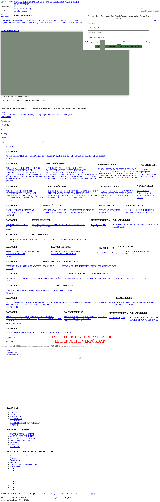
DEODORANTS (72, 191)
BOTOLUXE (121, 169)
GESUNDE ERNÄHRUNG (73, 302)
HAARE (9, 200)
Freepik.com (55, 494)
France (30, 23)
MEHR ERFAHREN (14, 323)
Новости (53, 345)
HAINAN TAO (107, 195)
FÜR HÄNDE (40, 197)
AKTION (9, 146)
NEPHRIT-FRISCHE (64, 290)
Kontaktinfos (15, 466)
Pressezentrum (15, 442)
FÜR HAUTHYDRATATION (21, 196)
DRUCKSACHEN (52, 333)
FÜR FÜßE (29, 197)
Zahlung (4, 134)
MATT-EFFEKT (53, 225)
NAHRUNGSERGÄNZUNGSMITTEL (100, 302)
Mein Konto (5, 121)
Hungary (64, 20)
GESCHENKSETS (34, 252)
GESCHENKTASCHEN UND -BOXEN (21, 319)
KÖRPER (9, 181)
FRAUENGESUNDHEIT (31, 302)
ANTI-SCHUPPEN (75, 210)
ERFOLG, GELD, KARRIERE (22, 434)
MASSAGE (84, 191)
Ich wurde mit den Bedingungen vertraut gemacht (120, 43)
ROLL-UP (73, 333)
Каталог (36, 346)
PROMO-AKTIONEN (35, 333)
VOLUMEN (62, 210)
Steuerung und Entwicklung (20, 440)
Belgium (16, 20)
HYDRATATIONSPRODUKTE (63, 254)
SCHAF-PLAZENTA (114, 171)
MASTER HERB (130, 178)
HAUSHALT (11, 256)
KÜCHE (9, 266)
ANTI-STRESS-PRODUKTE (70, 168)
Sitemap (64, 494)
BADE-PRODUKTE (14, 278)
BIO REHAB (104, 210)
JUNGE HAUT (80, 170)
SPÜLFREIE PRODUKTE (16, 212)
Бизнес (16, 345)
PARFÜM (9, 229)
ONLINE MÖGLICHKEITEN (22, 436)
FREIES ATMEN (32, 305)
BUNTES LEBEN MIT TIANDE (23, 438)
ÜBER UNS (15, 447)
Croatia (48, 20)
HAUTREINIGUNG (72, 319)
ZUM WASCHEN (73, 252)
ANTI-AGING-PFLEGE (15, 168)
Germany (43, 23)
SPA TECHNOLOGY (116, 173)
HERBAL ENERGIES (106, 169)
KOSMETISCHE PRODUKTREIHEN (25, 423)
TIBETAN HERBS (105, 178)
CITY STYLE (96, 225)
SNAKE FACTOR (105, 175)
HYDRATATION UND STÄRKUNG (72, 212)
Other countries (22, 11)
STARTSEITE (69, 317)
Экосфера (81, 346)
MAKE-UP (10, 215)
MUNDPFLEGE (29, 278)
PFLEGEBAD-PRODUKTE (59, 193)
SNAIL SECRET (129, 171)
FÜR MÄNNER (24, 239)
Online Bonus (6, 138)
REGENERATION (50, 210)
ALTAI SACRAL (108, 191)
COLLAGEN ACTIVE (124, 191)
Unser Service (6, 117)
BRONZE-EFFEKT (39, 225)
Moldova (83, 23)
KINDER (9, 269)
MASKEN (10, 170)
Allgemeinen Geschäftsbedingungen (23, 464)
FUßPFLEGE (77, 197)
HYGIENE (10, 281)
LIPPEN (16, 225)
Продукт (62, 346)
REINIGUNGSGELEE (23, 170)
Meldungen (10, 341)
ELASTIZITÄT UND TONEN (60, 197)
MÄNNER (10, 242)
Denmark (12, 23)
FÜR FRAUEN (12, 239)
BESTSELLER (48, 156)
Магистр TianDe (43, 346)
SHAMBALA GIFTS (105, 253)
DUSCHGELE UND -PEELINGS (19, 195)
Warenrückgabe (66, 115)
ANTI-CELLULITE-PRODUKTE (19, 191)
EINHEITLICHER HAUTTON (72, 225)
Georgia (36, 23)
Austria (4, 20)
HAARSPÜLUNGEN (14, 210)
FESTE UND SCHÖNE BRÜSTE (84, 195)
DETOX (9, 302)
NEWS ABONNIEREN (10, 31)
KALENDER (15, 445)
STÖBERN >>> (7, 16)
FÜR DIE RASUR (58, 252)
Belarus (10, 20)
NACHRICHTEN (72, 2)
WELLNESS (20, 254)
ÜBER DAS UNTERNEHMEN (52, 2)
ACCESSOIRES (12, 307)
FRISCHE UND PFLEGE (32, 290)
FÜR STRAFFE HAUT (61, 176)
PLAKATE (64, 333)
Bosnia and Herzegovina (29, 20)
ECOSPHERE (115, 210)
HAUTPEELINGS (32, 168)
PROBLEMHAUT (13, 172)
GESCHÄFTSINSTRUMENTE (42, 317)
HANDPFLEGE (90, 317)
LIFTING (69, 170)
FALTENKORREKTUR (55, 170)
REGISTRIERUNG (21, 4)
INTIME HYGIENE (14, 290)
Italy (75, 20)
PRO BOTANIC (117, 319)
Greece (49, 23)
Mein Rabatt (5, 125)
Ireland (70, 20)
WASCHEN (93, 191)
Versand (4, 129)
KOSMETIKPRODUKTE (16, 252)
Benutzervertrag (73, 494)
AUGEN (9, 225)
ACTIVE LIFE (127, 305)
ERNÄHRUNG (60, 278)
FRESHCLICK (131, 173)
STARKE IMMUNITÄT (15, 305)
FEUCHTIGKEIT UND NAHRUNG (20, 174)
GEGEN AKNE (52, 168)
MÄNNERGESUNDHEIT (51, 302)
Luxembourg (66, 23)
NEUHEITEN (11, 156)
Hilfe (3, 112)
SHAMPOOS (28, 210)
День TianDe (31, 346)
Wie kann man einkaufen (19, 456)
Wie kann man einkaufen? (10, 115)
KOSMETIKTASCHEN (73, 321)
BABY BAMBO (85, 278)
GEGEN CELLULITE (56, 191)
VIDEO (9, 333)
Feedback (56, 115)
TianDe (2, 346)
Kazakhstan (81, 20)
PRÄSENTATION (19, 333)
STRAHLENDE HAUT (41, 227)
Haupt (8, 350)
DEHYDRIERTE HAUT (55, 172)
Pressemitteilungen (12, 352)
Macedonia (75, 23)
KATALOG (14, 425)
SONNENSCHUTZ (13, 179)
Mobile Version (85, 494)
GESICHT (10, 158)
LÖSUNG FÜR (89, 156)
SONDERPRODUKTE (30, 172)
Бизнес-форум (23, 346)
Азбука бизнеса (8, 346)
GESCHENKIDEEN (62, 156)
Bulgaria (42, 20)
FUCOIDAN (118, 175)
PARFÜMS (10, 254)
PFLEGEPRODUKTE (44, 278)
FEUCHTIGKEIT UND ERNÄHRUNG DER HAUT (68, 194)
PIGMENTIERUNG (89, 179)
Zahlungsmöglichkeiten (43, 115)
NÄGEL (9, 227)
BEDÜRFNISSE (16, 421)
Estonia (19, 23)
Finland (25, 23)
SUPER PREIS (36, 156)
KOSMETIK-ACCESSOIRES (17, 317)
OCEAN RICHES (130, 175)
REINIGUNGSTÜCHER (23, 266)
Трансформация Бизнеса (72, 346)
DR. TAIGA (118, 195)
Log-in (18, 6)
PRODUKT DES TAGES (143, 212)
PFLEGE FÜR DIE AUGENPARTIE (66, 179)
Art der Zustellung (27, 115)
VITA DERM (118, 178)
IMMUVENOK (72, 278)
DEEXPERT (101, 156)
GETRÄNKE (44, 305)
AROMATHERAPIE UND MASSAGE (21, 193)
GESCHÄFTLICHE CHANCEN (26, 2)
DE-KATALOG (77, 156)
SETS (27, 156)
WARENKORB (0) (23, 9)
